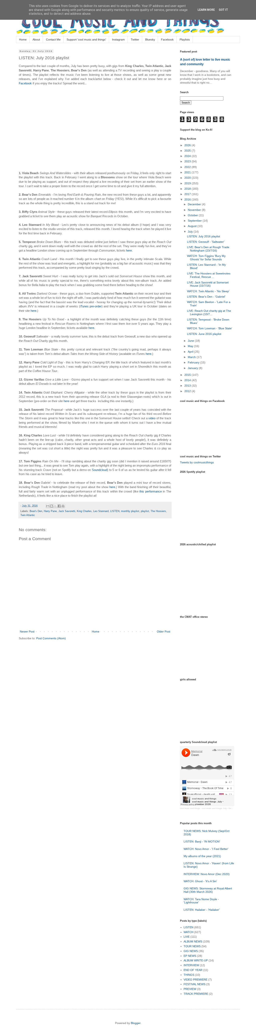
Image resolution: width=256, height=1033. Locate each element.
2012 (188, 391)
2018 (188, 188)
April (191, 351)
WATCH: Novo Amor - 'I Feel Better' (206, 848)
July (191, 231)
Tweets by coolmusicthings (197, 462)
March (192, 357)
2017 (188, 194)
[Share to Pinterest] (63, 506)
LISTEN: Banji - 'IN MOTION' (202, 841)
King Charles (84, 511)
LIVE (187, 936)
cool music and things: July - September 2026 (223, 808)
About (36, 39)
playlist (145, 511)
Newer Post (27, 631)
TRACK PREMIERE (196, 993)
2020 (188, 177)
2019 (188, 183)
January (193, 368)
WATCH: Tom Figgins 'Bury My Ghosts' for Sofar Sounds (206, 257)
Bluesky (150, 39)
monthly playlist (130, 511)
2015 (188, 374)
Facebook (167, 39)
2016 (188, 199)
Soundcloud (99, 470)
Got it (223, 9)
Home (23, 39)
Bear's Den (36, 511)
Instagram (118, 39)
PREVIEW (190, 989)
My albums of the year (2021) (202, 856)
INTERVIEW (191, 965)
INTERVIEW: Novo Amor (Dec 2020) (207, 874)
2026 (188, 145)
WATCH (188, 932)
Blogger (135, 1023)
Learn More (206, 9)
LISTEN (114, 511)
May (191, 346)
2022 (188, 167)
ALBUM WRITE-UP (196, 960)
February (194, 362)
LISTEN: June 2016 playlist (204, 333)
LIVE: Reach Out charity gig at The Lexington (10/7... (209, 312)
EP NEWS (190, 955)
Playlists (185, 39)
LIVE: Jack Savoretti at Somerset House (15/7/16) (208, 284)
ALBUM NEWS (193, 941)
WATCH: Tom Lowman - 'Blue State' (209, 328)
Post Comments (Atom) (51, 638)
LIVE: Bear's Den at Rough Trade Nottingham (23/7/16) (208, 249)
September (195, 220)
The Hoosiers (158, 511)
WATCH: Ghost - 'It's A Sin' (200, 881)
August (192, 226)
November (195, 209)
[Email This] (48, 506)
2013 (188, 385)
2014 (188, 380)
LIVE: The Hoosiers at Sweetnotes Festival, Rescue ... (208, 275)
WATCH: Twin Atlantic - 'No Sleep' (208, 291)
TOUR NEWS (192, 946)
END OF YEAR (193, 970)
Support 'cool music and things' (86, 39)
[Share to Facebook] (59, 506)
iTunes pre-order (91, 306)
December (195, 204)
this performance (150, 491)
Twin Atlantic (27, 515)
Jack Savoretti (66, 511)
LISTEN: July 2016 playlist (203, 236)
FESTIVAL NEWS (194, 984)
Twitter (135, 39)
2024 (188, 156)
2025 (188, 150)
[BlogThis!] (52, 506)
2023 (188, 161)
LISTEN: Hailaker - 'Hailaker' (202, 909)
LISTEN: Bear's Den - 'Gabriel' (206, 296)
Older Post (163, 631)
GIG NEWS (191, 951)
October (193, 215)
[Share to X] (55, 506)
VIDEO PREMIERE (195, 979)
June (191, 340)
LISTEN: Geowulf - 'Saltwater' (205, 241)
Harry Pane (50, 511)
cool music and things (190, 808)
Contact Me (53, 39)
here (129, 250)
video (151, 418)
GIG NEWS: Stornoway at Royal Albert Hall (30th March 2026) (208, 890)
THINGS (189, 974)
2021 (188, 172)
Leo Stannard (101, 511)
